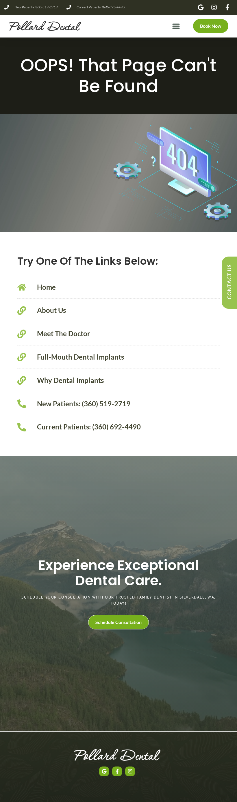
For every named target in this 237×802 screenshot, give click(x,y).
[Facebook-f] (117, 771)
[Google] (104, 771)
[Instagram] (130, 771)
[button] (176, 26)
